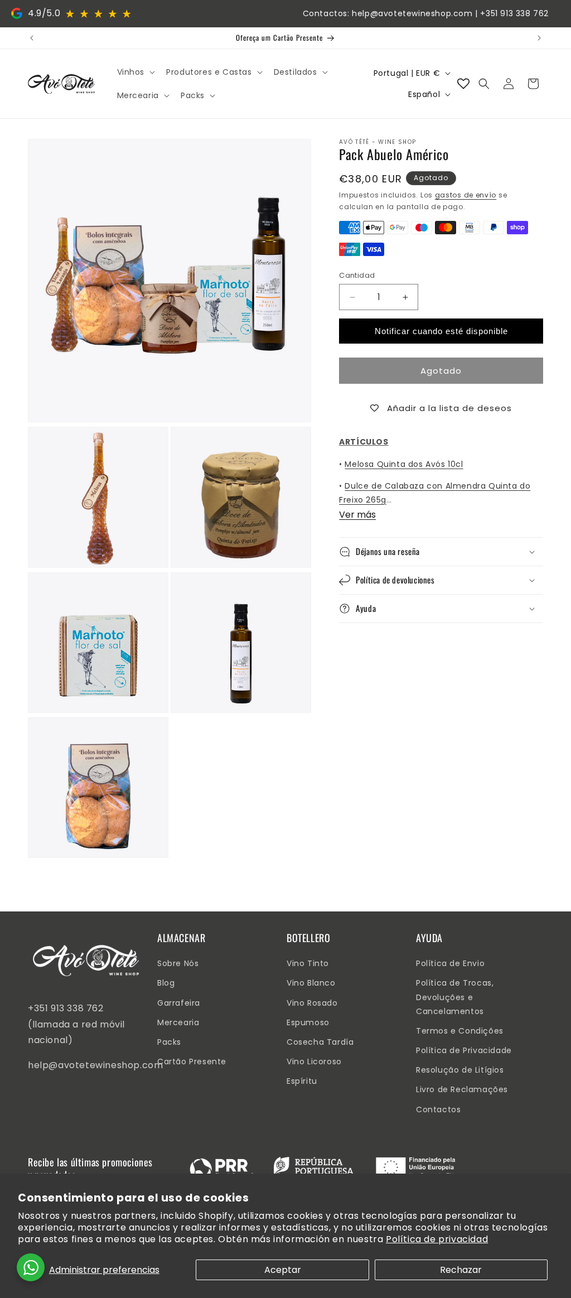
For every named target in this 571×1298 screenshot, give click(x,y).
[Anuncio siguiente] (539, 38)
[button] (135, 72)
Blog (166, 982)
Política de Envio (450, 963)
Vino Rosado (312, 1003)
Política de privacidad (437, 1239)
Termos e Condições (460, 1030)
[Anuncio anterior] (32, 38)
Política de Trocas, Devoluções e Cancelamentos (454, 996)
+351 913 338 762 (514, 13)
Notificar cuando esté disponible (441, 331)
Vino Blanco (311, 982)
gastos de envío (466, 195)
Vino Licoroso (314, 1061)
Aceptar (282, 1269)
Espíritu (302, 1081)
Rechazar (461, 1269)
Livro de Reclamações (462, 1089)
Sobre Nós (178, 963)
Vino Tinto (308, 963)
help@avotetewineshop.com (412, 13)
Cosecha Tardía (320, 1042)
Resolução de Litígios (460, 1069)
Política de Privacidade (464, 1050)
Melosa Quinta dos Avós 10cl (404, 464)
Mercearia (178, 1022)
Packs (169, 1042)
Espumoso (308, 1022)
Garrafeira (178, 1003)
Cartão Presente (191, 1061)
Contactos (438, 1109)
